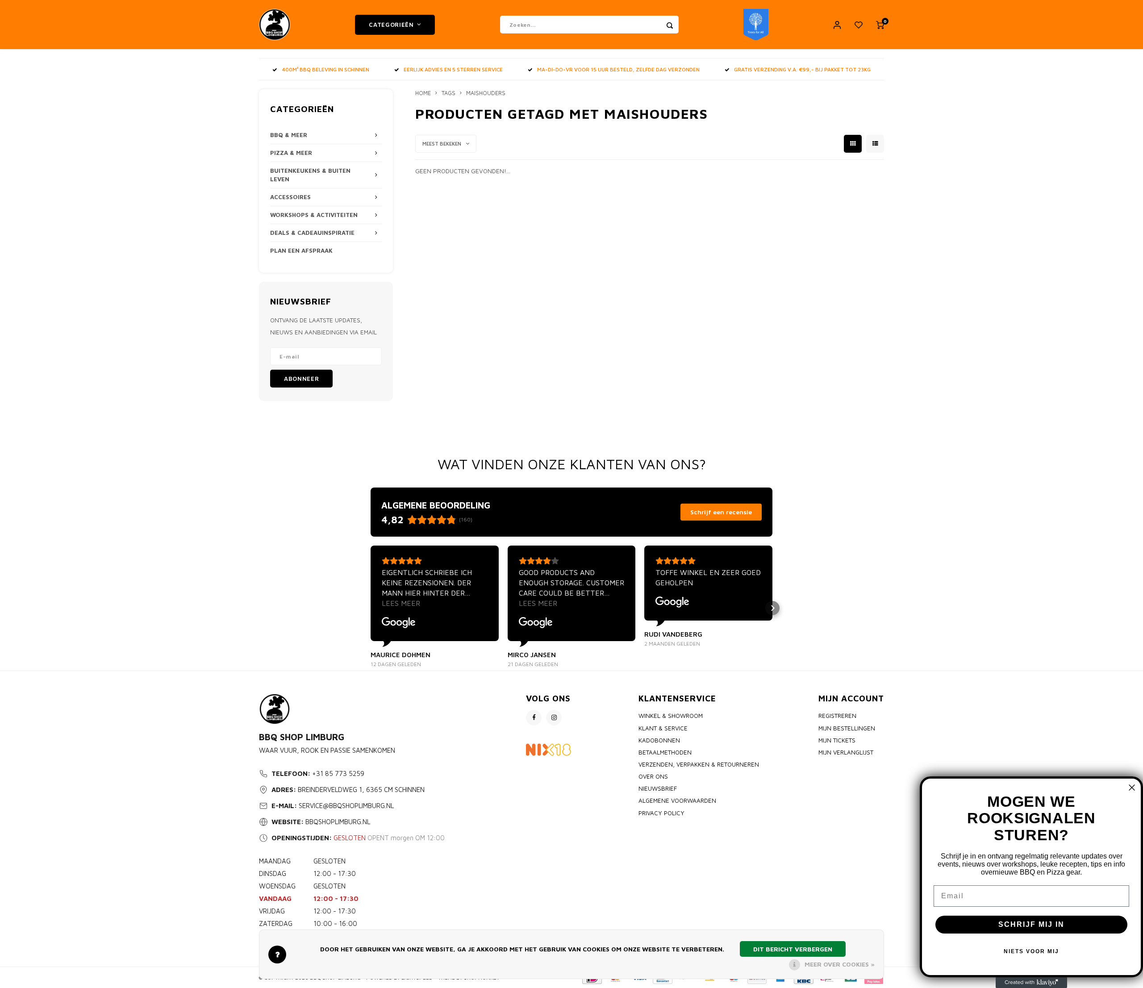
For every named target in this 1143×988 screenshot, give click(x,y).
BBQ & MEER (288, 134)
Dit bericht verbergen (792, 949)
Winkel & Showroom (670, 715)
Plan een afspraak (301, 250)
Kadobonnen (659, 740)
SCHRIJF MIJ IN (1031, 924)
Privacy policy (661, 813)
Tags (448, 93)
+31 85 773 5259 (338, 773)
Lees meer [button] (401, 603)
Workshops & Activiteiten (314, 214)
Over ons (653, 776)
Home (423, 93)
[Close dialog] (1132, 787)
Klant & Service (663, 728)
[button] (370, 608)
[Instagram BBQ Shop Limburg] (554, 717)
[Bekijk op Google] (399, 623)
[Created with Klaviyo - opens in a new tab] (1031, 982)
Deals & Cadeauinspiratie (312, 232)
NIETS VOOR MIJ (1031, 951)
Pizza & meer (291, 152)
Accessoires (290, 196)
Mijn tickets (836, 740)
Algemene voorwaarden (677, 800)
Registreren (837, 715)
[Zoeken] (670, 24)
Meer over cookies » (840, 964)
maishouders (485, 93)
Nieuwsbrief (657, 788)
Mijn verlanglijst (845, 752)
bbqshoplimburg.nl (337, 821)
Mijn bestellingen (846, 728)
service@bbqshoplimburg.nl (346, 805)
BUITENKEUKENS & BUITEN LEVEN (310, 175)
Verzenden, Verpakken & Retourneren (698, 764)
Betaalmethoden (665, 752)
